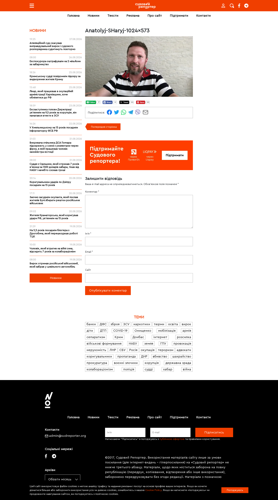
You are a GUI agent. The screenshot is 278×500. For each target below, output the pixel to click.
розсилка (184, 337)
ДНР (144, 356)
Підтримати (179, 15)
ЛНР (113, 350)
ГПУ (163, 343)
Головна (73, 15)
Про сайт (155, 15)
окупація (147, 350)
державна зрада (178, 363)
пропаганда (126, 356)
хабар (167, 369)
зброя (115, 324)
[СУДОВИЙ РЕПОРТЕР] (145, 6)
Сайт (88, 270)
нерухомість (96, 350)
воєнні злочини (126, 363)
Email (89, 252)
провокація (182, 343)
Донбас (138, 337)
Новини (93, 15)
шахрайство (181, 356)
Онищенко (142, 330)
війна (187, 369)
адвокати (184, 350)
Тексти (112, 15)
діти (90, 330)
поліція (128, 369)
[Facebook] (239, 6)
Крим (119, 337)
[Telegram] (246, 6)
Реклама (132, 15)
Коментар (92, 191)
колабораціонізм (100, 369)
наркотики (141, 324)
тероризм (165, 350)
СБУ (122, 350)
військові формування (104, 343)
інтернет (160, 337)
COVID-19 (120, 330)
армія (186, 330)
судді (149, 369)
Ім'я (88, 233)
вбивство (160, 356)
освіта (173, 324)
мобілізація (167, 330)
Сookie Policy (153, 490)
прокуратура (97, 363)
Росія (133, 350)
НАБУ (133, 343)
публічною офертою (172, 439)
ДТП (103, 330)
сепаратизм (96, 337)
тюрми (159, 324)
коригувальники (99, 356)
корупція (152, 363)
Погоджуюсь (235, 490)
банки (91, 324)
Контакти (203, 15)
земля (148, 343)
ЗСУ (126, 324)
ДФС (103, 324)
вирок (186, 324)
